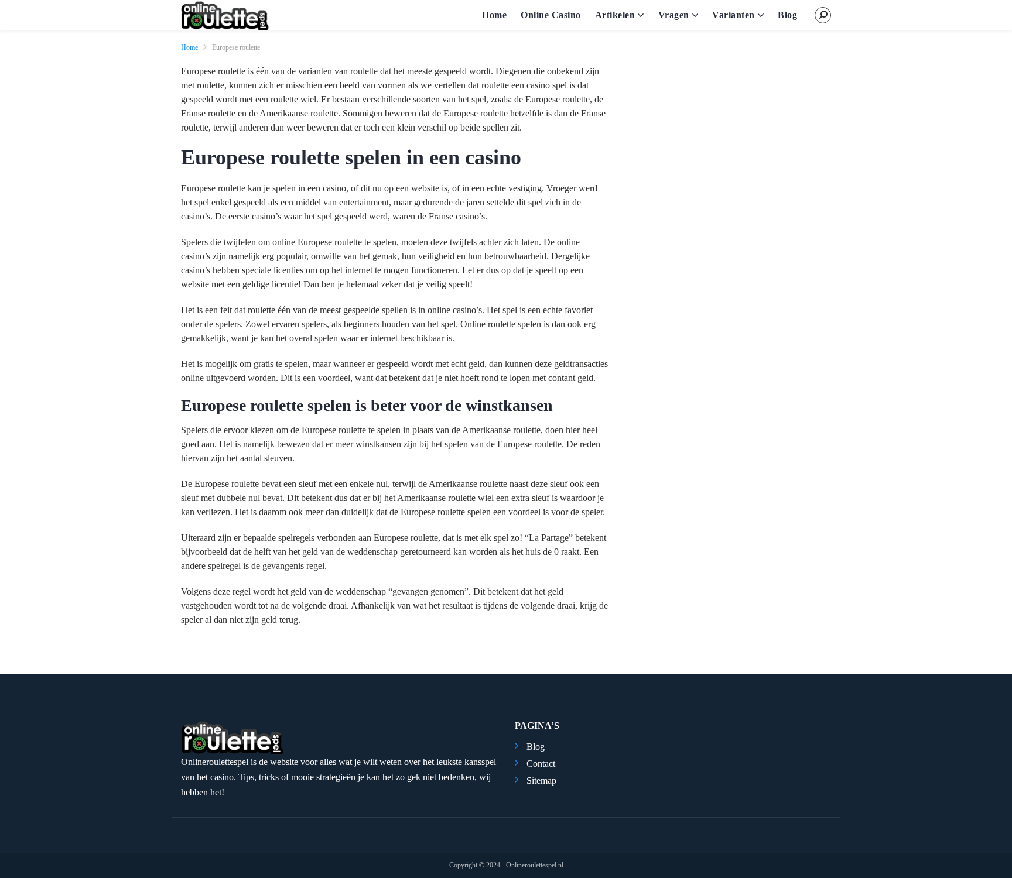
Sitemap (541, 781)
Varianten (733, 15)
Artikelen (615, 15)
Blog (787, 15)
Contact (540, 764)
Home (494, 15)
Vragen (673, 15)
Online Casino (551, 15)
